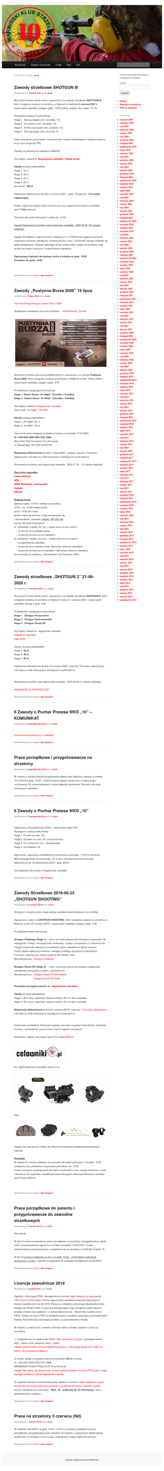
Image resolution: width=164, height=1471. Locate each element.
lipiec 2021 (125, 308)
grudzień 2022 (127, 251)
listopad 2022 (126, 254)
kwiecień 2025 (127, 160)
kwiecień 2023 (127, 237)
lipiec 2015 (125, 549)
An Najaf (31, 409)
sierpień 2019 (126, 386)
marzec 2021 (126, 322)
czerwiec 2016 (127, 515)
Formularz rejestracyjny (94, 1009)
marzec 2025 (126, 163)
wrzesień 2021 (127, 302)
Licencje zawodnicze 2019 (39, 1283)
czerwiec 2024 (127, 193)
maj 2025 (124, 156)
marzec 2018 (126, 444)
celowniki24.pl (66, 1036)
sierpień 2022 (126, 264)
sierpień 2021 (126, 305)
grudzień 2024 (127, 173)
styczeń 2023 (126, 248)
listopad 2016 (126, 498)
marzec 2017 (126, 484)
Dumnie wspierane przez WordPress (82, 1459)
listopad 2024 (126, 177)
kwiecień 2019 (127, 400)
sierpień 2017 (126, 467)
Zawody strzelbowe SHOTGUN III (46, 87)
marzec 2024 (126, 204)
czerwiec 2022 (127, 271)
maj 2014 (124, 586)
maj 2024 (124, 197)
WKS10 (18, 492)
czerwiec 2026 (127, 122)
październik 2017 (128, 461)
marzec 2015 (126, 562)
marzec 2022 (126, 281)
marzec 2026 (126, 132)
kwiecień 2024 (127, 200)
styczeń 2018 (126, 450)
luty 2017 (124, 488)
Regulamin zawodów (25, 634)
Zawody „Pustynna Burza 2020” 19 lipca (53, 290)
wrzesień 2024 (127, 183)
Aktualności (20, 64)
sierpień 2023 (126, 227)
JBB (16, 480)
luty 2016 (124, 528)
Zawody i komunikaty (41, 64)
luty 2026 (124, 136)
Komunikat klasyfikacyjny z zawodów (33, 735)
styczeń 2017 (126, 491)
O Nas (59, 64)
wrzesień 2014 (127, 576)
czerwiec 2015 (127, 552)
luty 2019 (124, 407)
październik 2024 (128, 180)
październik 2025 (128, 146)
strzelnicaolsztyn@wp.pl (34, 1350)
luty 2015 (124, 565)
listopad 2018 (126, 417)
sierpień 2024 (126, 187)
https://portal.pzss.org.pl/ (69, 1339)
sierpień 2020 (126, 346)
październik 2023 (128, 221)
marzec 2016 (126, 525)
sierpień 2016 (126, 508)
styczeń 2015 (126, 569)
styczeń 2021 (126, 329)
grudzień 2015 (127, 535)
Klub (69, 64)
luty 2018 (124, 447)
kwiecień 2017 (127, 481)
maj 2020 (124, 356)
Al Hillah (43, 409)
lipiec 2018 (125, 430)
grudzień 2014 (127, 572)
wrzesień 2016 (127, 505)
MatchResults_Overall (74, 311)
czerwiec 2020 (127, 352)
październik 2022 (128, 258)
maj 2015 (124, 555)
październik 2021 (128, 298)
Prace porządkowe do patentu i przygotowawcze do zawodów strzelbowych (44, 1214)
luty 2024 (124, 207)
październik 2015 (128, 542)
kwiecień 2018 (127, 440)
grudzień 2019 (127, 373)
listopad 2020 (126, 335)
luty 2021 (124, 325)
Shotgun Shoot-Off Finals (47, 978)
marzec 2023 (126, 241)
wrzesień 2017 (127, 464)
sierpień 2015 (126, 545)
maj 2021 (124, 315)
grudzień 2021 (127, 291)
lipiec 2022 (125, 268)
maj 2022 (124, 275)
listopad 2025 (126, 143)
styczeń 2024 (126, 210)
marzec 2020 (126, 363)
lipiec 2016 (125, 511)
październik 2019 (128, 380)
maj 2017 (124, 477)
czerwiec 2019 (127, 393)
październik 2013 (128, 599)
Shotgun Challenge (43, 958)
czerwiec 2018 (127, 434)
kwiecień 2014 (127, 589)
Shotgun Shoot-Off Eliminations (50, 974)
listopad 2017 (126, 457)
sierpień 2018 (126, 427)
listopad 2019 (126, 376)
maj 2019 (124, 396)
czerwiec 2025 (127, 153)
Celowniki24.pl (22, 476)
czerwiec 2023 (127, 231)
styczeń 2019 (126, 410)
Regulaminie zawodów (49, 406)
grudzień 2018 (127, 413)
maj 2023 (124, 234)
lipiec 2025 (125, 149)
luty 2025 (124, 166)
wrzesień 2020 (127, 342)
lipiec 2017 (125, 471)
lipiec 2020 (125, 349)
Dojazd (123, 100)
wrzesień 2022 (127, 261)
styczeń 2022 (126, 288)
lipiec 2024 (125, 190)
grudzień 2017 (127, 454)
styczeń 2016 (126, 532)
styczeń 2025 (126, 170)
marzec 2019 (126, 403)
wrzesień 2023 (127, 224)
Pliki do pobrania (128, 107)
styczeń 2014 (126, 596)
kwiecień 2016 (127, 522)
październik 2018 (128, 420)
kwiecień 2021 (127, 319)
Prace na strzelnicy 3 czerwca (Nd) (47, 1416)
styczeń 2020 (126, 369)
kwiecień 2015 (127, 559)
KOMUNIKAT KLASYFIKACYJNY (31, 689)
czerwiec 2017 (127, 474)
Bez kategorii (47, 275)
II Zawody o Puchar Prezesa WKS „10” (51, 810)
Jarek (36, 75)
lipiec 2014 (125, 582)
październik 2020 (128, 339)
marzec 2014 (126, 592)
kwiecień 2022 (127, 278)
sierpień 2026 (126, 119)
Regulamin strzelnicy (130, 104)
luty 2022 (124, 285)
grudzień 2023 (127, 214)
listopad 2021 (126, 295)
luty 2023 (124, 244)
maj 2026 (124, 126)
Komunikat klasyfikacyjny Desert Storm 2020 (38, 303)
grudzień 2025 (127, 139)
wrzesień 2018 (127, 423)
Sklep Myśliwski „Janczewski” (31, 484)
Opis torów (19, 638)
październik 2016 (128, 501)
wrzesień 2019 (127, 383)
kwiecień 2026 (127, 129)
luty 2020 (124, 366)
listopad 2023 (126, 217)
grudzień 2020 (127, 332)
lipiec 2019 (125, 390)
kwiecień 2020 (127, 359)
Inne (78, 64)
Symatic (18, 488)
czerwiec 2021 (127, 312)
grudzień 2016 (127, 494)
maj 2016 (124, 518)
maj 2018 (124, 437)
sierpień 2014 (126, 579)
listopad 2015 (126, 538)
